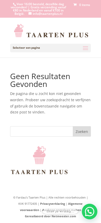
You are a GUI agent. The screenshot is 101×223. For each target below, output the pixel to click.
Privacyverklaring (52, 204)
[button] (89, 211)
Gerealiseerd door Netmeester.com (50, 216)
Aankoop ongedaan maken (61, 210)
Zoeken (82, 131)
